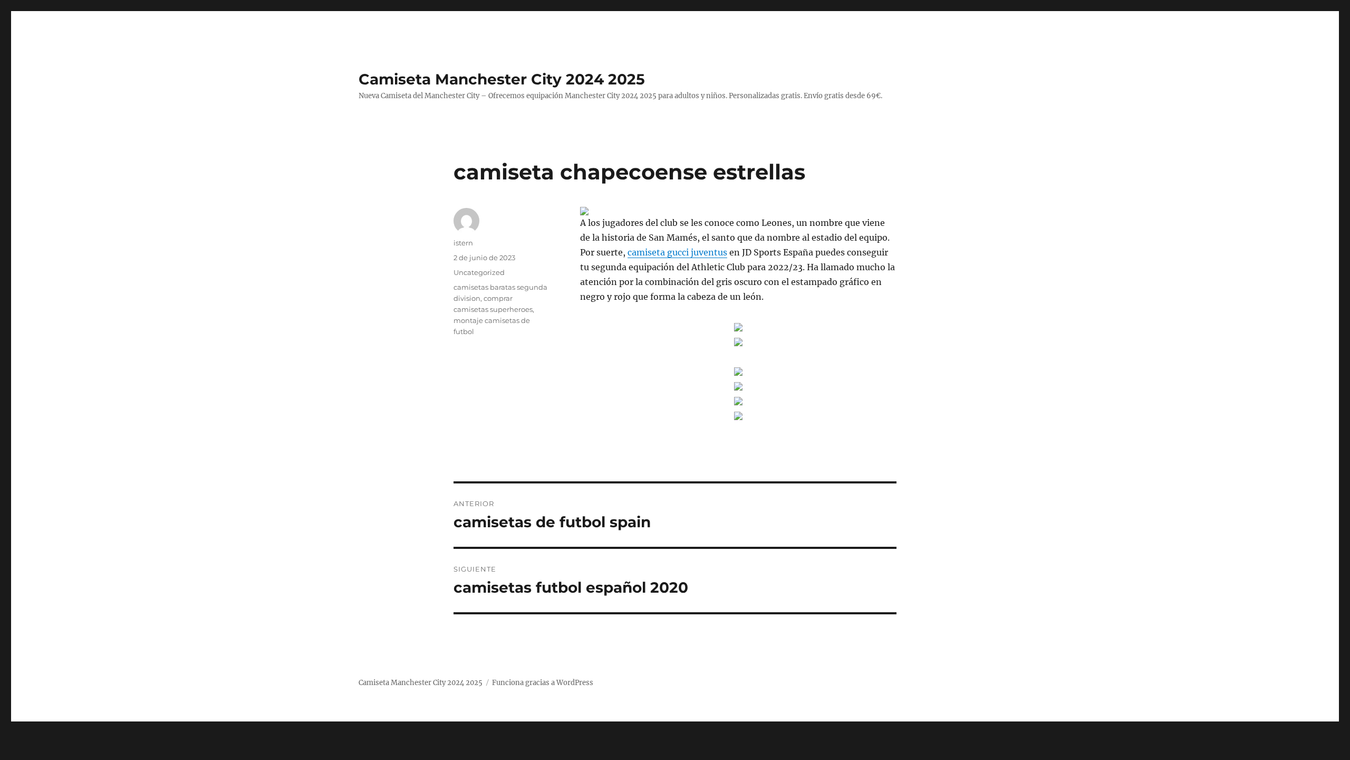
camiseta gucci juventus (677, 252)
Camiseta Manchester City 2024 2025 (502, 79)
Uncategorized (479, 272)
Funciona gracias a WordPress (542, 682)
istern (463, 243)
